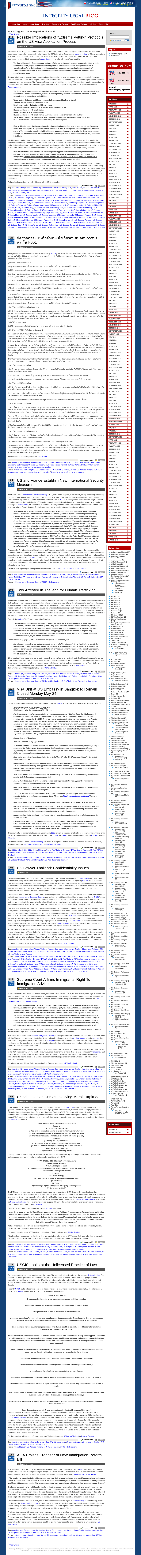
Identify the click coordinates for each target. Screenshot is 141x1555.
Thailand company (118, 712)
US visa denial (68, 1107)
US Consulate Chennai (43, 195)
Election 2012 (116, 615)
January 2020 (114, 219)
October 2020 (114, 192)
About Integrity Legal (119, 54)
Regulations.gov (14, 87)
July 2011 (112, 455)
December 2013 (115, 413)
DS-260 (86, 188)
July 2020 (112, 201)
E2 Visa (113, 598)
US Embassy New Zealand (58, 218)
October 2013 (114, 419)
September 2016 (115, 331)
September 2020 (115, 195)
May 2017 (112, 307)
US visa (85, 881)
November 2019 (115, 225)
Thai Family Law (117, 708)
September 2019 (115, 228)
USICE (60, 1089)
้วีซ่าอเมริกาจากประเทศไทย (41, 467)
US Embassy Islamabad (119, 958)
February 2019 (115, 249)
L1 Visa (113, 661)
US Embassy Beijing (15, 205)
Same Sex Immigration (82, 1530)
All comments (115, 1132)
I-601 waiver (42, 457)
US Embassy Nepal (20, 218)
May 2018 (112, 276)
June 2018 (112, 273)
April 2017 (113, 310)
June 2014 (112, 397)
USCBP (63, 500)
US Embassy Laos (75, 213)
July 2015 (112, 373)
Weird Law (115, 1067)
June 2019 (112, 237)
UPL (51, 1442)
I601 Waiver (34, 1247)
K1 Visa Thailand (81, 569)
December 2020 (115, 185)
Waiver (82, 1249)
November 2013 (115, 416)
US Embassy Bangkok (32, 844)
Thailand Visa (116, 746)
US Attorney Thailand (45, 952)
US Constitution (117, 766)
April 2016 (113, 346)
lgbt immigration (86, 959)
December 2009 (115, 513)
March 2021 (113, 176)
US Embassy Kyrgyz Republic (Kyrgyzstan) (51, 213)
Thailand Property (117, 742)
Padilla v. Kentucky (22, 1071)
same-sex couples (79, 1501)
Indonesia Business (118, 636)
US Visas (57, 1533)
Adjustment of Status (23, 957)
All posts (113, 1129)
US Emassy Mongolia (22, 203)
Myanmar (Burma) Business (117, 689)
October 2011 (114, 449)
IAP (23, 577)
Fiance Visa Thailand (54, 850)
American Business (118, 554)
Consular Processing (33, 188)
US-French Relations (88, 577)
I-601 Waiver (84, 462)
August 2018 (114, 267)
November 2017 (115, 291)
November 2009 (115, 516)
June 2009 (112, 531)
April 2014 (113, 404)
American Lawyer (54, 949)
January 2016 (114, 355)
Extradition (119, 1057)
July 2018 (112, 270)
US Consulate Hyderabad (43, 198)
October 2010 (114, 482)
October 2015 (114, 364)
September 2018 (115, 264)
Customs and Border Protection (28, 575)
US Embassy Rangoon (83, 220)
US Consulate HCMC (36, 961)
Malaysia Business (118, 684)
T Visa (113, 706)
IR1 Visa (11, 838)
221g (53, 833)
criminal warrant (79, 1038)
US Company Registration (119, 757)
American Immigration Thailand (24, 462)
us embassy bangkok (45, 190)
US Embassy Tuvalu (67, 225)
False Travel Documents (92, 575)
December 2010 (115, 476)
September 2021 (115, 158)
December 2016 (115, 322)
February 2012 (115, 443)
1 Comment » (64, 860)
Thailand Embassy (118, 722)
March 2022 (113, 140)
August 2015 (114, 370)
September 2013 (115, 422)
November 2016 (115, 325)
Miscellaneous (52, 1535)
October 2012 (114, 434)
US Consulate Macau (80, 198)
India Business (116, 634)
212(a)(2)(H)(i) (17, 674)
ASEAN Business (117, 562)
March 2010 (113, 503)
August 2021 (114, 161)
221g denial (32, 850)
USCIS (53, 254)
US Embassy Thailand (94, 223)
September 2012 (115, 437)
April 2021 (113, 173)
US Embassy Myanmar (82, 215)
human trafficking (32, 558)
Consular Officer (18, 188)
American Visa (17, 1530)
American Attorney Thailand (36, 949)
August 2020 (114, 198)
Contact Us (115, 56)
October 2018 (114, 261)
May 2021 (112, 170)
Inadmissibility (83, 676)
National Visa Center (118, 692)
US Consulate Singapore (62, 200)
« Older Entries (13, 34)
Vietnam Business (117, 1063)
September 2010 (115, 485)
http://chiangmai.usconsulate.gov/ (76, 796)
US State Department (40, 227)
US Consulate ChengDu (24, 195)
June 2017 (112, 304)
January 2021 (114, 182)
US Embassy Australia (59, 203)
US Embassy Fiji (27, 208)
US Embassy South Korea (42, 223)
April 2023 (113, 107)
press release (23, 505)
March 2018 (113, 282)
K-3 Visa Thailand (54, 857)
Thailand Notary (117, 740)
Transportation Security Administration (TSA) (120, 586)
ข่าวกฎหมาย (115, 1069)
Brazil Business (117, 568)
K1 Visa (73, 850)
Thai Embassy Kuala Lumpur (120, 724)
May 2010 (112, 497)
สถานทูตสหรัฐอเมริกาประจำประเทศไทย (35, 472)
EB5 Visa (114, 609)
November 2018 (115, 258)
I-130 (77, 462)
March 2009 (113, 540)
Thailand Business (118, 710)
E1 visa (113, 596)
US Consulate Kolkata (62, 198)
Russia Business (117, 702)
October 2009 (114, 519)
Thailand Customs (118, 720)
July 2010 (112, 491)
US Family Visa (56, 1247)
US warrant (23, 1074)
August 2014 (114, 391)
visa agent (42, 1074)
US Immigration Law (73, 1442)
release (20, 1291)
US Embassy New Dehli (38, 218)
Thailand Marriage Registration (117, 737)
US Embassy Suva (78, 223)
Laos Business (116, 663)
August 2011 (114, 452)
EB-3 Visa (114, 604)
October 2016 (114, 328)
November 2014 (115, 385)
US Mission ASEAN (121, 1026)
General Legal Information (59, 1076)
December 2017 (115, 288)
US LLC (117, 760)
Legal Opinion (20, 1447)
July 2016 (112, 337)
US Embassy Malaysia (91, 213)
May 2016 (112, 343)
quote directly (46, 59)
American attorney (36, 842)
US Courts (72, 916)
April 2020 (113, 210)
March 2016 (113, 349)
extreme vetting (81, 54)
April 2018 (113, 279)
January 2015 (114, 382)
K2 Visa (56, 959)
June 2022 (112, 131)
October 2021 (114, 155)
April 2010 (113, 500)
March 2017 (113, 313)
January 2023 (114, 113)
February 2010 (115, 506)
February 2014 (115, 407)
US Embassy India (56, 208)
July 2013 (112, 428)
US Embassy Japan (47, 210)
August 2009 (114, 525)
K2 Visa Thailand (66, 959)
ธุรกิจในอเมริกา (120, 1095)
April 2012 (113, 440)
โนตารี (113, 1105)
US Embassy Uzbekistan (85, 225)
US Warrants (39, 1089)
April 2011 (113, 464)
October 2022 (114, 119)
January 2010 (114, 509)
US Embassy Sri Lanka (61, 223)
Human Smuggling (45, 676)
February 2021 (115, 179)
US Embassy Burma (56, 205)
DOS (74, 188)
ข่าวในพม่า (115, 1071)
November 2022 (115, 116)
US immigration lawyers (17, 1417)
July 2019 (112, 234)
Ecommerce (115, 611)
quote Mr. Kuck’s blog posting (85, 1474)
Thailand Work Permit (119, 749)
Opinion (114, 698)
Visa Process (27, 954)
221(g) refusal (17, 850)
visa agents (96, 1052)
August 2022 (114, 125)
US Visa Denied (39, 1249)
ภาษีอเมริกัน (115, 1099)
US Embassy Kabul (63, 210)
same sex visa (98, 959)
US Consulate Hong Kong (23, 198)
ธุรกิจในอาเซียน (116, 1087)
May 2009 (112, 534)
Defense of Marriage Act (30, 1503)
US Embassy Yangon (23, 227)
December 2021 (115, 149)
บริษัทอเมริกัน (115, 1093)
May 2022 (112, 134)
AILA (80, 1469)
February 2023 (115, 110)
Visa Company (52, 1074)
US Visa (71, 465)
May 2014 (112, 400)
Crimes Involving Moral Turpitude (81, 1244)
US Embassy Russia (118, 981)
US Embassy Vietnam (96, 969)
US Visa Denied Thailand (55, 1249)
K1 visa (55, 835)
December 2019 (115, 222)
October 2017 (114, 295)
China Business (117, 572)
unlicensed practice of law (39, 1442)
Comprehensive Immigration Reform (37, 1530)
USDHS (17, 580)
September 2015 (115, 367)
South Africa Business (119, 704)
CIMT (66, 1244)
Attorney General (73, 674)
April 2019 (113, 243)
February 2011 (115, 470)
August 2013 (114, 425)
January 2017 (114, 319)
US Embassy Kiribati (119, 863)
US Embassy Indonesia (73, 208)
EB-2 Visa (114, 602)
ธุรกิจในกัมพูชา (116, 1081)
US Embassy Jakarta (32, 210)
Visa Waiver (79, 681)
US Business (115, 754)
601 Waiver (16, 1244)
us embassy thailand (61, 190)
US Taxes (114, 1032)
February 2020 (115, 216)
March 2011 (113, 467)
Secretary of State (95, 676)
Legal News (115, 665)
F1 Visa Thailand (71, 957)
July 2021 (112, 164)
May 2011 (112, 461)
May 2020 (112, 207)
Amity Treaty (119, 714)
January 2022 (114, 146)
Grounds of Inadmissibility (27, 676)
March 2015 (113, 379)
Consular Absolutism (18, 1202)
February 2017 (115, 316)
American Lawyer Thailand (71, 949)
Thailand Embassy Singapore (121, 732)
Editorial (114, 613)
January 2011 (114, 473)
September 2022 (115, 122)
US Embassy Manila (30, 215)
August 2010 (114, 488)
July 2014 (112, 394)
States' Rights (120, 767)
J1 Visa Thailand (117, 642)
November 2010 (115, 479)
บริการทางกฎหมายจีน (118, 1091)
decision (49, 1208)
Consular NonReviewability (85, 1199)
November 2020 (115, 189)
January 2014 (114, 410)
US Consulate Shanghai (24, 200)
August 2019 (114, 231)
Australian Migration (118, 566)
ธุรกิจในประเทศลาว (117, 1085)
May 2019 (112, 240)
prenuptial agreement (119, 700)
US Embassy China (91, 205)
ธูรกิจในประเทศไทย (117, 1089)
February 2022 (115, 143)
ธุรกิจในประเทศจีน (117, 1083)
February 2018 (115, 285)
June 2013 (112, 431)
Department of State (62, 462)
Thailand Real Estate (118, 744)
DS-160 (79, 188)
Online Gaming (116, 696)
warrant (96, 1038)
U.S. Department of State (27, 190)
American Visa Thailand (45, 462)
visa (27, 193)
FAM (96, 1244)
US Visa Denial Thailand (22, 1249)
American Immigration (20, 1442)
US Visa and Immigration (70, 227)
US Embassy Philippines (23, 220)
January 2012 (114, 446)
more (102, 185)
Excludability (85, 674)
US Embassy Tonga (30, 225)
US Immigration (75, 190)
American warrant (88, 1069)
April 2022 (113, 137)
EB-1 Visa (114, 600)
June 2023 (112, 104)
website (21, 619)
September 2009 (115, 522)
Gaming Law (115, 626)
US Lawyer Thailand (89, 952)
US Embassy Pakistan (77, 218)
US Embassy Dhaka (122, 795)
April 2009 (113, 537)
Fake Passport (76, 575)
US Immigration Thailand (91, 190)
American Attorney (19, 949)
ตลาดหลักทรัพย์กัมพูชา (118, 1077)
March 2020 (113, 213)
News (113, 694)
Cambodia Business (118, 570)
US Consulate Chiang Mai (62, 195)
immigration (12, 190)
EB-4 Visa (114, 607)
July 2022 (112, 128)
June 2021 (112, 167)
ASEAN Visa (115, 564)
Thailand (18, 852)
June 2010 (112, 494)
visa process (84, 878)
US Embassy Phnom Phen (43, 220)
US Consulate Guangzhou (83, 195)
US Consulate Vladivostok (82, 200)
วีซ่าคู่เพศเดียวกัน (117, 1101)
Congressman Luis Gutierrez (62, 1530)
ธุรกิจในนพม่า (119, 1073)
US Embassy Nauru (122, 866)
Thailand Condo (117, 718)
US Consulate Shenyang (43, 200)
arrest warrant (116, 560)
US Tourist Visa (54, 227)
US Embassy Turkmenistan (49, 225)
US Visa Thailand (18, 193)
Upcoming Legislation (67, 1535)
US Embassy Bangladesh (94, 203)
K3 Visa (64, 835)
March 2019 (113, 246)
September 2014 (115, 388)
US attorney (32, 952)
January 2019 (114, 252)
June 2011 (112, 458)
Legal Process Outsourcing (116, 675)
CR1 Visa (94, 835)
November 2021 (115, 152)
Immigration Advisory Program (37, 577)
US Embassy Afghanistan (40, 203)
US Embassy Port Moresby (64, 220)
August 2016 (114, 334)
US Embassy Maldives (119, 932)
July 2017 (112, 301)
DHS (69, 188)
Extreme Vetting (95, 188)
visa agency (32, 1074)
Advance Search (116, 40)
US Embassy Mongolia (65, 215)
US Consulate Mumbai (120, 896)
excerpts (14, 1120)
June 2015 (112, 376)
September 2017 (115, 298)
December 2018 (115, 255)
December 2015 (115, 358)
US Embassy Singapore (23, 223)
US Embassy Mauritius (47, 215)
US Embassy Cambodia (74, 205)
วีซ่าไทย (113, 1103)
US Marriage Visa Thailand (85, 852)
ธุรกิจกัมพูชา (115, 1079)
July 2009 (112, 528)
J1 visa (113, 640)
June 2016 (112, 340)
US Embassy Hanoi (41, 208)
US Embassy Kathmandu (80, 210)
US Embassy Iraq (88, 208)
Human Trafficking (15, 577)
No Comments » (78, 472)
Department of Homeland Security (54, 188)
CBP (14, 575)
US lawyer (77, 952)
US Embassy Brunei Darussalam (36, 205)
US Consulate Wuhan (120, 852)
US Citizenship (116, 764)
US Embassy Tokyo (15, 225)
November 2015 (115, 361)
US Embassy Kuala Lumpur (24, 213)
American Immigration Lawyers (42, 1036)
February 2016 (115, 352)
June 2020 (112, 204)
